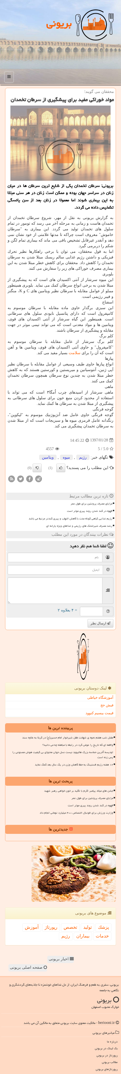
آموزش (32, 927)
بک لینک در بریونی (106, 1048)
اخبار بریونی (59, 959)
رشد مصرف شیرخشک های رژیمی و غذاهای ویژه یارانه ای (79, 526)
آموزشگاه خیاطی (100, 697)
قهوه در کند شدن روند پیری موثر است (89, 511)
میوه (66, 457)
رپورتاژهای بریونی (107, 1069)
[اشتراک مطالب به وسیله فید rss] (11, 478)
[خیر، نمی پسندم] (37, 468)
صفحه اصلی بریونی (27, 967)
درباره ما (112, 1041)
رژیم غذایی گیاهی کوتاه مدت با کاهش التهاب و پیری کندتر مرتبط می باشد (70, 518)
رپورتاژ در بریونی (107, 1055)
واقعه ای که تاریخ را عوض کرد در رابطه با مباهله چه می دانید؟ (77, 745)
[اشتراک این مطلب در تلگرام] (38, 478)
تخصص (70, 927)
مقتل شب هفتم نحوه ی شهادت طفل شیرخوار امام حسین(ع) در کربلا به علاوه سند (67, 737)
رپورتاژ (51, 927)
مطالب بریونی (110, 1062)
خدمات (102, 936)
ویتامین (48, 457)
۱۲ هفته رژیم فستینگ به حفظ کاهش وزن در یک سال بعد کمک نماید (74, 764)
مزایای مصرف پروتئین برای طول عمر (91, 503)
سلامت (74, 353)
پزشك (103, 927)
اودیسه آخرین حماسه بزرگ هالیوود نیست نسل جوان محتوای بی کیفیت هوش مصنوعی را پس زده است (62, 754)
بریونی (59, 23)
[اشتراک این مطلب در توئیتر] (20, 478)
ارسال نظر (99, 623)
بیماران (82, 936)
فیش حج (106, 705)
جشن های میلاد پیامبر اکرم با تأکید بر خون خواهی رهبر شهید (78, 791)
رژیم (83, 457)
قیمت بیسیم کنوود (99, 713)
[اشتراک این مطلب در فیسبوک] (29, 478)
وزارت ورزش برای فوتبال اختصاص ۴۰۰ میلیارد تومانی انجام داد (76, 813)
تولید (87, 927)
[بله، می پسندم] (60, 468)
